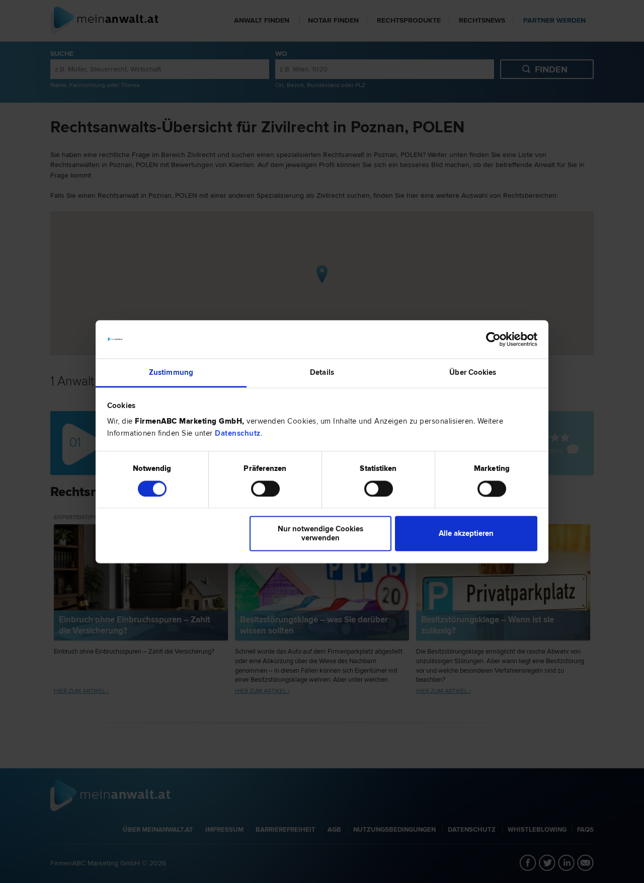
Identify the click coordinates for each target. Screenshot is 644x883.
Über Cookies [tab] (472, 372)
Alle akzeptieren (466, 533)
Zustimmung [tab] (171, 372)
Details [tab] (322, 372)
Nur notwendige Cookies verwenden (320, 534)
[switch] (265, 488)
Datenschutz (238, 433)
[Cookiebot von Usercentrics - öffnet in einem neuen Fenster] (493, 339)
